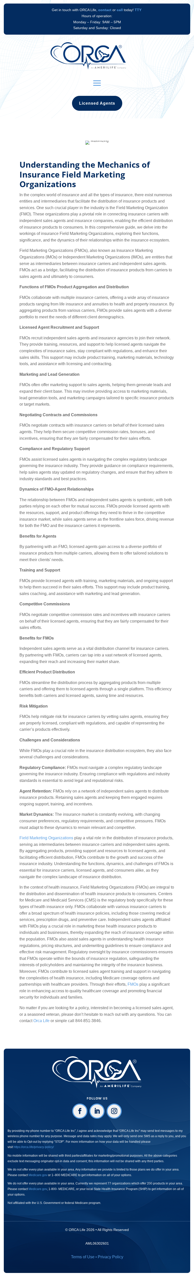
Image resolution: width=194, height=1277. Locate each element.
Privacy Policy (110, 1257)
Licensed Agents (97, 103)
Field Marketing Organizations (46, 838)
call (120, 10)
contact (104, 10)
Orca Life (41, 1021)
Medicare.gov (38, 1175)
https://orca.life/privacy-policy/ (34, 1147)
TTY (138, 10)
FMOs (132, 984)
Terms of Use (82, 1257)
